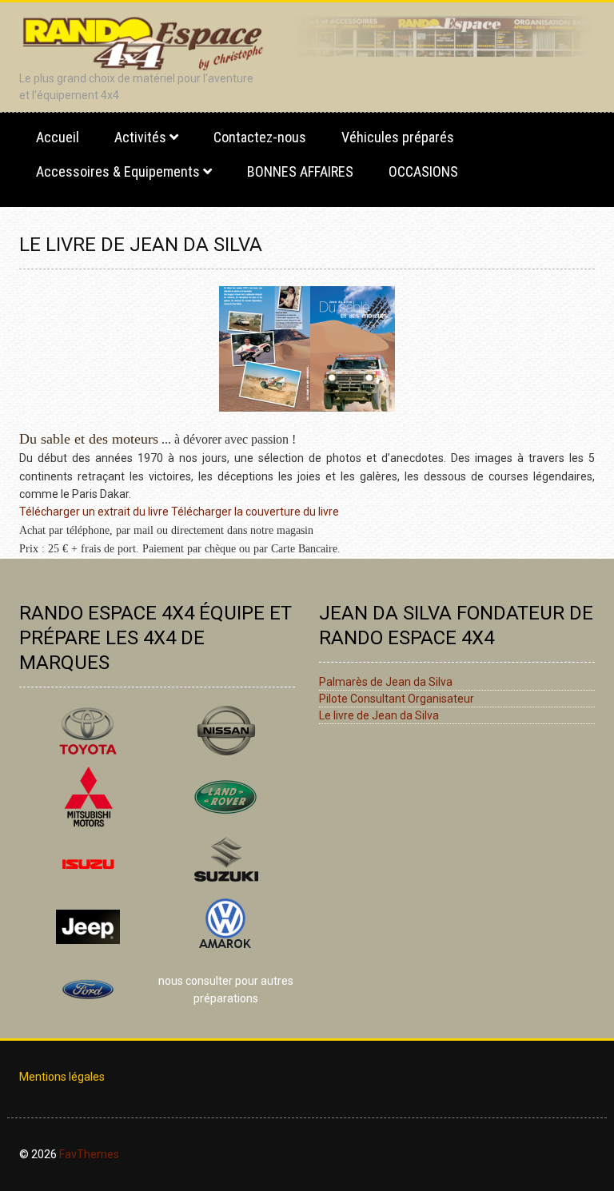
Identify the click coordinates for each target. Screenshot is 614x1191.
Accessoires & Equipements (118, 171)
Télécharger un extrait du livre (94, 511)
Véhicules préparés (397, 137)
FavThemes (89, 1154)
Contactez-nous (259, 137)
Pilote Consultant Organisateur (396, 698)
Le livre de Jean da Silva (379, 715)
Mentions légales (62, 1076)
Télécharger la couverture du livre (255, 511)
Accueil (57, 137)
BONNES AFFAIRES (300, 171)
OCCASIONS (423, 171)
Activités (140, 137)
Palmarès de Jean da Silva (386, 681)
